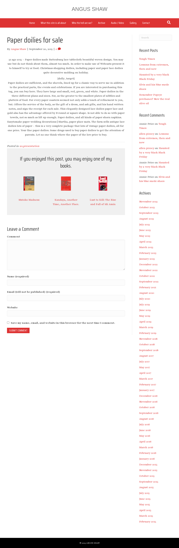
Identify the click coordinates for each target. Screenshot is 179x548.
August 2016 (146, 419)
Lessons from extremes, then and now (154, 138)
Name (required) (18, 276)
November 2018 (148, 339)
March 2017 (146, 378)
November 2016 (148, 401)
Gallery (133, 23)
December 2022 (148, 264)
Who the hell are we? (82, 23)
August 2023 (146, 218)
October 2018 (147, 344)
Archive (101, 23)
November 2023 (148, 201)
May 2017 (144, 367)
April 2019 (145, 321)
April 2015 (145, 510)
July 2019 (144, 304)
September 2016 (148, 413)
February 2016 (147, 453)
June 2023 (145, 230)
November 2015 (148, 470)
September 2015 (148, 481)
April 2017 (145, 373)
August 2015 (146, 487)
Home (32, 23)
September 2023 (148, 213)
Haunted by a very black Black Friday (154, 152)
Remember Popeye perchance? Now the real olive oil (154, 99)
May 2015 (144, 504)
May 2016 (144, 436)
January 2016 (147, 458)
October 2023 (147, 207)
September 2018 (148, 350)
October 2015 (147, 476)
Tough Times (147, 59)
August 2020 (146, 293)
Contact (146, 23)
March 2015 (146, 516)
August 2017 (146, 356)
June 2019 (145, 310)
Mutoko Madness (29, 200)
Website (12, 307)
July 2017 (144, 361)
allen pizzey (146, 134)
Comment (13, 236)
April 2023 (145, 241)
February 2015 (147, 521)
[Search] (169, 22)
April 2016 (145, 441)
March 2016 (146, 447)
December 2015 (148, 464)
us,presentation (29, 146)
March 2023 (146, 247)
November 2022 (148, 270)
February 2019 (147, 333)
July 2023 (144, 224)
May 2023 (144, 236)
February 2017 (147, 384)
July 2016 (144, 424)
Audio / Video (117, 23)
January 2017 (147, 390)
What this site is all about (53, 23)
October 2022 (147, 276)
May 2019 (144, 316)
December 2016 (148, 396)
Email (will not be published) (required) (33, 292)
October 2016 (147, 407)
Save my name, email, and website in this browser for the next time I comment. (63, 323)
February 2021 (147, 287)
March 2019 (146, 327)
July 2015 (144, 493)
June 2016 (145, 430)
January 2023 (147, 259)
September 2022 (148, 281)
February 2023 (147, 253)
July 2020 (144, 298)
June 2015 (145, 499)
